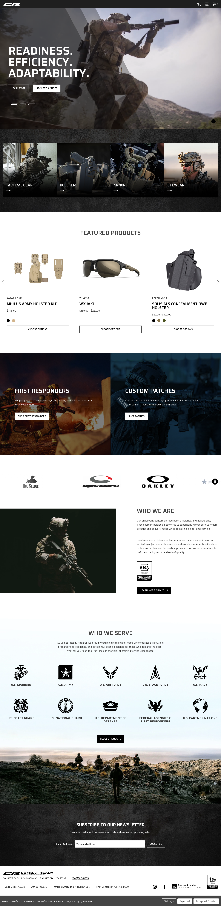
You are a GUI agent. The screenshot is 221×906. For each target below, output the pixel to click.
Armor (119, 185)
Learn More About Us (154, 590)
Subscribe (156, 844)
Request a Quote (47, 88)
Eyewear (175, 185)
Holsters (69, 185)
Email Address (64, 843)
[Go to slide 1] (14, 104)
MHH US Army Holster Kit (32, 304)
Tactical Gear (19, 185)
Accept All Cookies (206, 901)
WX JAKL (87, 304)
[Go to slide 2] (23, 104)
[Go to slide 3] (31, 104)
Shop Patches (136, 416)
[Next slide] (218, 282)
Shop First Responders (32, 416)
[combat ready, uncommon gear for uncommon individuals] (28, 874)
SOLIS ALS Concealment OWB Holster (179, 306)
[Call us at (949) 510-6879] (199, 4)
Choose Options (38, 329)
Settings (169, 901)
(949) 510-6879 (80, 878)
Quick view (37, 269)
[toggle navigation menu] (207, 4)
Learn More (18, 88)
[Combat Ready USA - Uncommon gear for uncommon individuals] (12, 4)
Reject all (185, 901)
